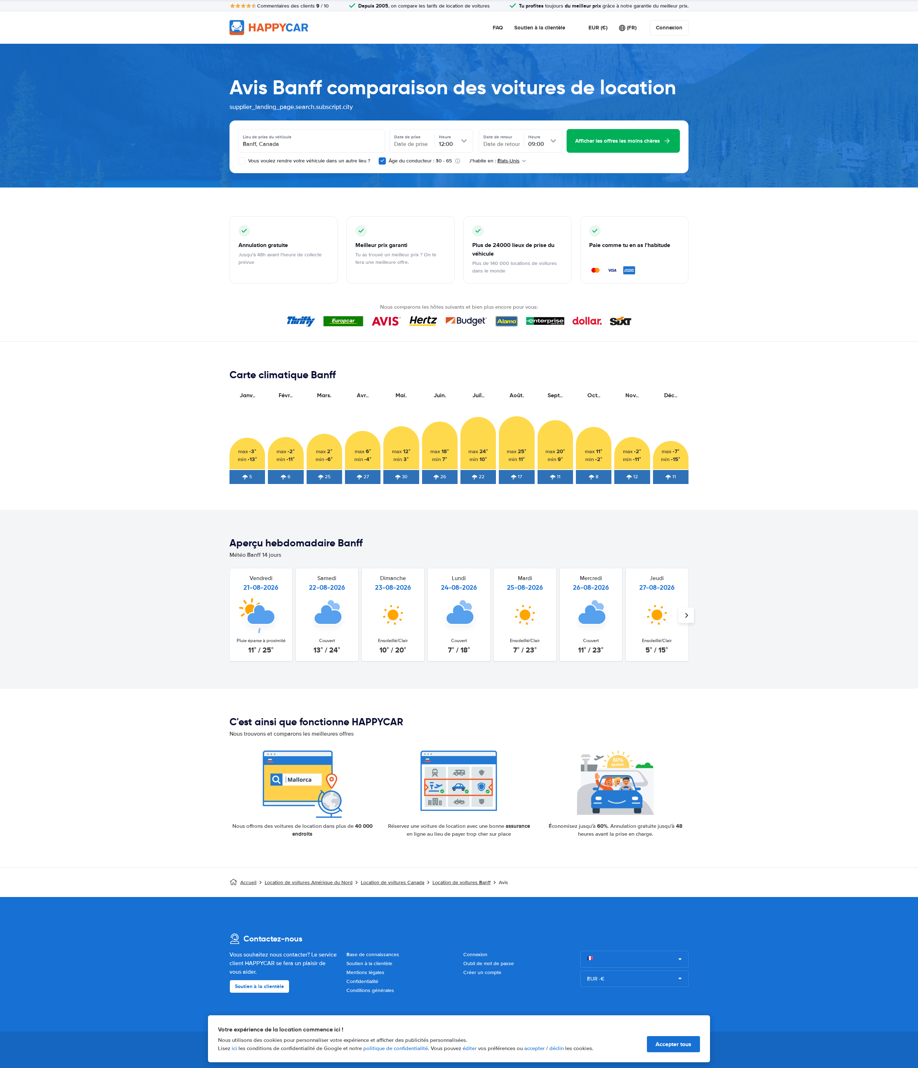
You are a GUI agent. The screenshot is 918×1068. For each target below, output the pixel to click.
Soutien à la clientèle (539, 28)
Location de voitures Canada (392, 882)
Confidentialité (362, 981)
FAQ (498, 28)
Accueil (248, 882)
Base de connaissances (372, 954)
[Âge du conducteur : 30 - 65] (382, 161)
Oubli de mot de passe (488, 963)
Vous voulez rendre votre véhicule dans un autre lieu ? (308, 161)
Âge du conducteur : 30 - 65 (420, 161)
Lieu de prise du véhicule (267, 137)
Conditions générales (370, 990)
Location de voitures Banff (461, 882)
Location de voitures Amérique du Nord (308, 882)
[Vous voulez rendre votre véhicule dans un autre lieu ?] (241, 161)
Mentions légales (365, 972)
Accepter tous (673, 1044)
